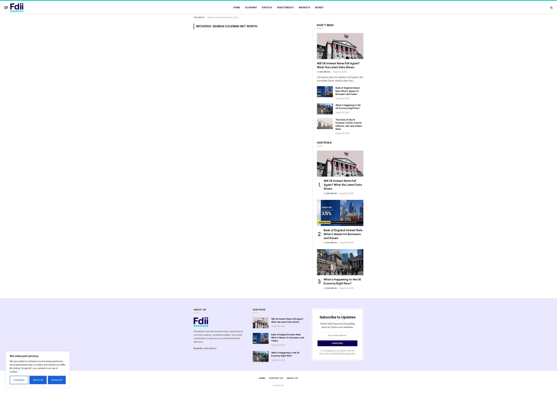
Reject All (38, 380)
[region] (38, 369)
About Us (292, 378)
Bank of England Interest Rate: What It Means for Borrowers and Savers (348, 91)
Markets (304, 7)
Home (236, 7)
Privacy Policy (339, 354)
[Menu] (6, 7)
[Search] (551, 7)
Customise (19, 380)
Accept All (56, 380)
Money (319, 7)
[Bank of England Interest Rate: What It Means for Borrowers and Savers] (325, 91)
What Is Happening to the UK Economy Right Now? (348, 107)
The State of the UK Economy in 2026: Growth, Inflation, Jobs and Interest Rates (349, 124)
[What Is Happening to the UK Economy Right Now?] (325, 108)
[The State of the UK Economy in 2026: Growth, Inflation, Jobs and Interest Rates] (325, 123)
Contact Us (276, 378)
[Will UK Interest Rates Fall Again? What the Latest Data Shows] (340, 46)
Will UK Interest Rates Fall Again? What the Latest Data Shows (338, 65)
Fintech (267, 7)
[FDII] (16, 7)
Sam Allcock (325, 72)
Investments (285, 7)
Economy (251, 7)
